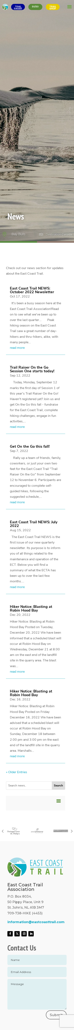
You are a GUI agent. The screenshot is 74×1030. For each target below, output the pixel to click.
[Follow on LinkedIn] (31, 933)
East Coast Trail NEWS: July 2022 (33, 524)
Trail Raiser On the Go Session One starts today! (32, 369)
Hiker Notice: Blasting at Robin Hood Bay (31, 608)
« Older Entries (16, 772)
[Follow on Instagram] (24, 933)
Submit (56, 1015)
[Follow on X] (17, 933)
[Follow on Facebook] (10, 933)
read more (17, 348)
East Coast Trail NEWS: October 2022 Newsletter (32, 290)
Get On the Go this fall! (30, 446)
